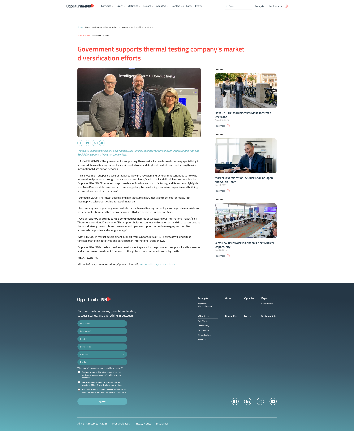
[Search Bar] (226, 6)
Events (198, 5)
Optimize (249, 298)
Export (265, 298)
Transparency (203, 326)
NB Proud (202, 339)
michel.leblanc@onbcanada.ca (157, 264)
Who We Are (203, 321)
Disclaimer (162, 423)
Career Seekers (204, 335)
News (189, 5)
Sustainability (269, 315)
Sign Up (102, 401)
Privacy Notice (143, 423)
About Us (203, 315)
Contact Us (178, 5)
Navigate (203, 298)
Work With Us (203, 330)
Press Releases (121, 423)
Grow (228, 298)
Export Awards (267, 303)
